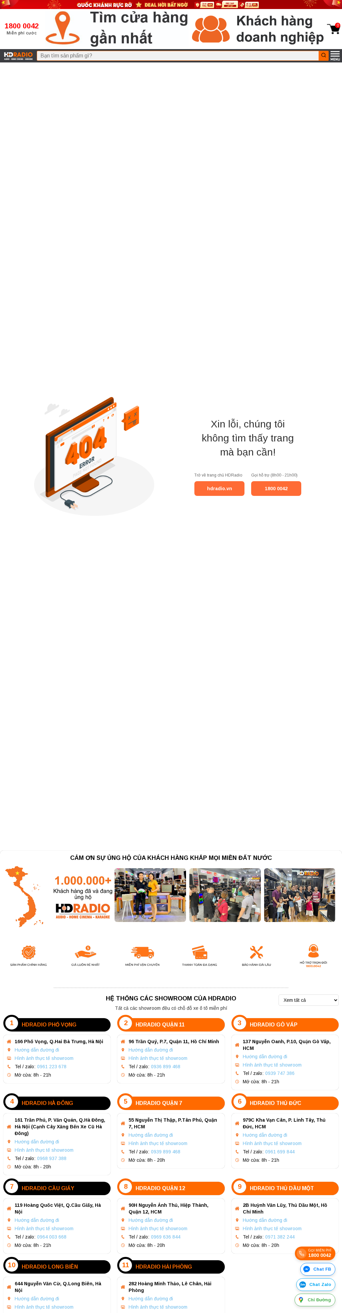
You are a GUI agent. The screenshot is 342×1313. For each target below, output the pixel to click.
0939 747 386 (280, 1073)
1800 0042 (276, 488)
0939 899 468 (165, 1151)
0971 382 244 (280, 1237)
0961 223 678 (51, 1066)
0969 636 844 (165, 1237)
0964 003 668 (51, 1237)
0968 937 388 (51, 1158)
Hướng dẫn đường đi (37, 1050)
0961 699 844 (280, 1151)
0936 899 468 (165, 1066)
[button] (117, 29)
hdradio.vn (219, 488)
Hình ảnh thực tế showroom (44, 1058)
